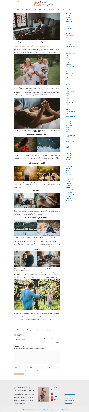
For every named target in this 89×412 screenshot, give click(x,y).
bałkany (67, 17)
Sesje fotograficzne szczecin (70, 143)
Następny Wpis (56, 324)
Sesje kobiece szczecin (69, 144)
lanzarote (68, 57)
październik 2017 (69, 194)
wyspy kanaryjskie (69, 125)
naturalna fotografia (70, 66)
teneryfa (67, 123)
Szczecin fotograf (68, 150)
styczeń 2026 (68, 155)
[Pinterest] (18, 2)
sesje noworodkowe (21, 46)
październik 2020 (69, 176)
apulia (67, 15)
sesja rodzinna (69, 102)
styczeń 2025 (68, 161)
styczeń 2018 (68, 191)
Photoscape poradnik (70, 70)
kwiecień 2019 (68, 183)
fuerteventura (69, 48)
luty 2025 (68, 159)
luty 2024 (68, 163)
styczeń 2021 (68, 174)
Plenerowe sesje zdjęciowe (23, 45)
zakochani (68, 129)
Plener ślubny (68, 73)
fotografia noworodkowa (31, 43)
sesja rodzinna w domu (70, 104)
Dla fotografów (51, 9)
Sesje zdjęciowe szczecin (69, 400)
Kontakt (70, 9)
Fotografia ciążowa (69, 33)
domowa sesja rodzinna (70, 21)
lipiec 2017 (68, 196)
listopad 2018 (68, 187)
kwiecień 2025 (68, 157)
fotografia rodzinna (40, 43)
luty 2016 (68, 205)
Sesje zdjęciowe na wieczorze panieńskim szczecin (70, 147)
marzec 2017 (68, 200)
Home (18, 9)
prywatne (68, 84)
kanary (67, 51)
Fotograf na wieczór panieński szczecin (70, 136)
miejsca (67, 60)
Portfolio (28, 9)
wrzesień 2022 (69, 166)
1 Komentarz (16, 43)
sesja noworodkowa (50, 45)
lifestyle (67, 59)
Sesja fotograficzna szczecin (70, 141)
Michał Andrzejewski (65, 409)
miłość (67, 62)
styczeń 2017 (68, 204)
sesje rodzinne (28, 46)
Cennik (39, 9)
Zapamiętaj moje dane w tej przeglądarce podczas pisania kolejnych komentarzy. (30, 370)
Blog (44, 9)
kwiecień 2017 (68, 198)
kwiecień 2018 (68, 189)
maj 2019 (68, 181)
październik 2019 (69, 177)
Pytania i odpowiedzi (62, 9)
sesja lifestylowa (43, 45)
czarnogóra (68, 19)
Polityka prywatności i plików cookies (49, 409)
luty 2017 (68, 202)
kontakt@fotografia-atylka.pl (56, 391)
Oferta (34, 9)
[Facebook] (14, 2)
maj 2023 (68, 164)
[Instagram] (16, 2)
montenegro (68, 64)
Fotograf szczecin (22, 43)
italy (67, 50)
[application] (24, 9)
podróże (67, 78)
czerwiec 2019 (68, 179)
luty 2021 (68, 172)
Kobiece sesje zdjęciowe (49, 43)
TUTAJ (49, 319)
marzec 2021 (68, 170)
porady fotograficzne (70, 80)
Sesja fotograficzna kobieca (34, 45)
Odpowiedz (58, 342)
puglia (67, 86)
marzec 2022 (68, 168)
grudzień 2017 (69, 192)
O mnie (22, 9)
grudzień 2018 (69, 185)
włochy (67, 127)
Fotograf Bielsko (20, 334)
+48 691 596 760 (54, 387)
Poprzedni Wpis (17, 324)
